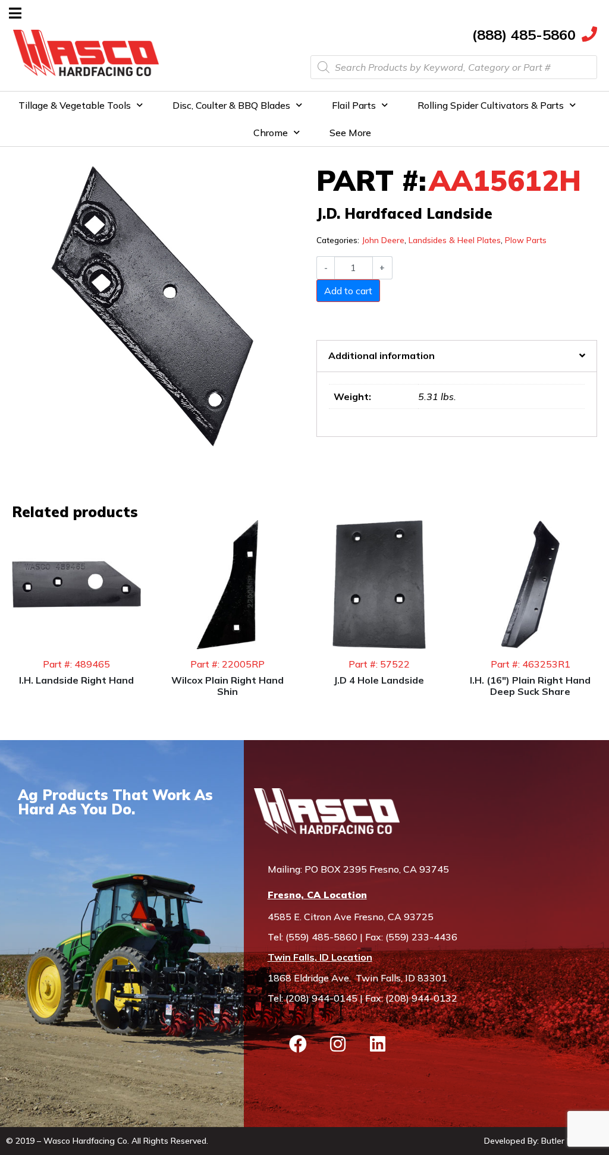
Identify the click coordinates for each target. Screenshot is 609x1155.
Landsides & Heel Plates (455, 240)
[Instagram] (337, 1043)
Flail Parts (354, 105)
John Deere (383, 240)
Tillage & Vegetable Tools (74, 105)
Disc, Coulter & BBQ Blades (231, 105)
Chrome (270, 133)
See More (350, 133)
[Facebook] (298, 1043)
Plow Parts (526, 240)
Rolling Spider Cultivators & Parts (490, 105)
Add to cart (348, 291)
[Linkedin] (377, 1043)
